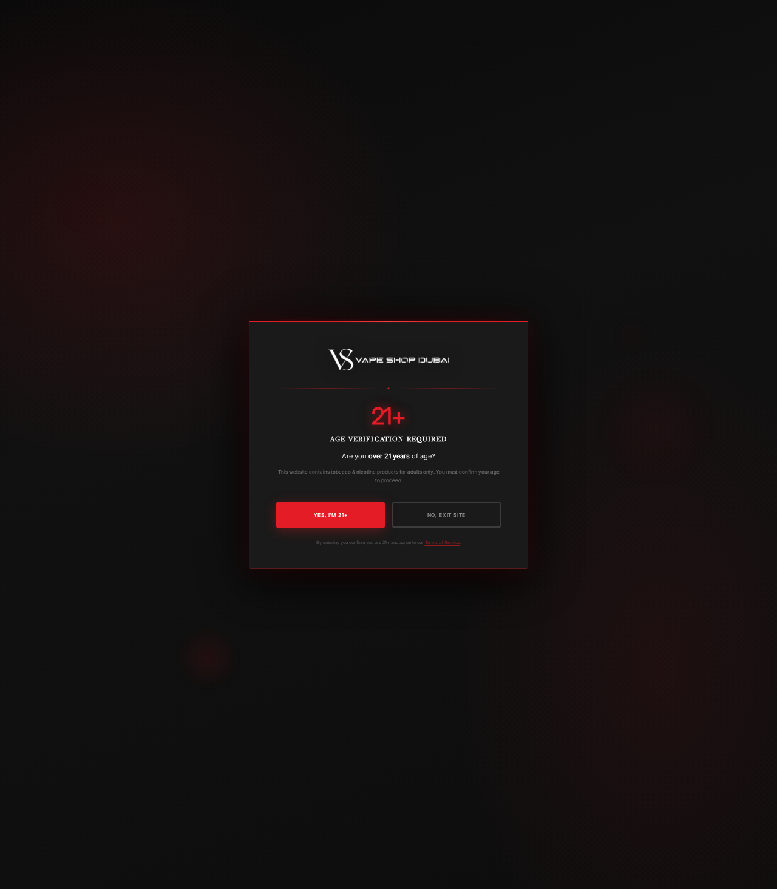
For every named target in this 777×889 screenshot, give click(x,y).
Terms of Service (442, 542)
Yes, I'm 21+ (331, 514)
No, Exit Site (446, 514)
